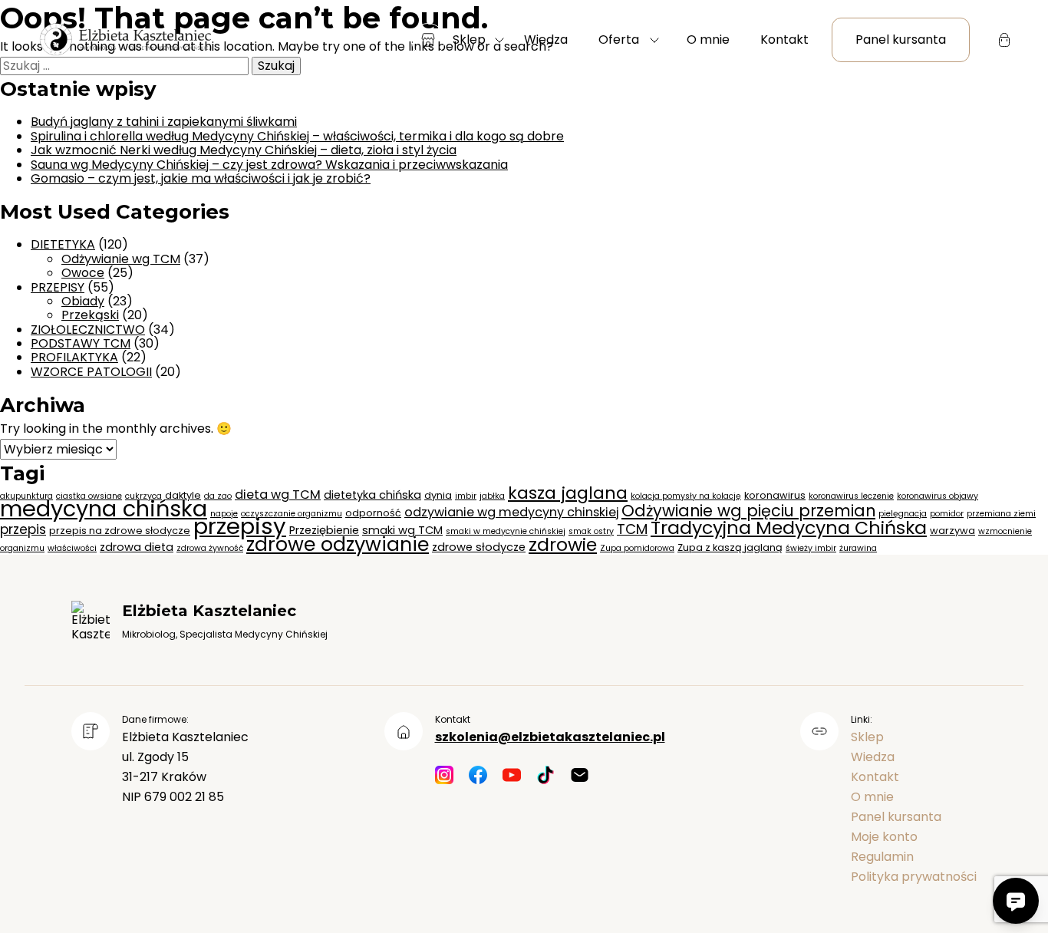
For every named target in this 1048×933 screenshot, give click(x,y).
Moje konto (884, 837)
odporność (373, 512)
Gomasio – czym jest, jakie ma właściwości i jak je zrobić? (201, 178)
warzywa (952, 530)
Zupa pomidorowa (637, 548)
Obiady (82, 301)
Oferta (618, 39)
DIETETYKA (63, 244)
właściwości (72, 548)
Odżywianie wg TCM (120, 259)
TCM (632, 529)
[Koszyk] (1004, 40)
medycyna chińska (103, 508)
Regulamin (882, 856)
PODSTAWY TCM (80, 343)
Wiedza (546, 39)
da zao (218, 496)
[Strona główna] (124, 40)
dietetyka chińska (372, 495)
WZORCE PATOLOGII (91, 372)
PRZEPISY (57, 287)
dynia (438, 495)
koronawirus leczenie (851, 496)
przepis (23, 529)
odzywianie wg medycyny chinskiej (511, 512)
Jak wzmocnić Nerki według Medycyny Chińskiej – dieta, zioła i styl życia (243, 150)
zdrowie (563, 544)
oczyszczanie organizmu (291, 513)
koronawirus (775, 495)
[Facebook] (478, 776)
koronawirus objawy (937, 496)
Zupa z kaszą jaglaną (730, 547)
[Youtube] (512, 776)
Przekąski (90, 315)
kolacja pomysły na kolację (686, 496)
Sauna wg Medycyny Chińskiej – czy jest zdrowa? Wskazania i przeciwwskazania (269, 164)
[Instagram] (444, 776)
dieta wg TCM (278, 494)
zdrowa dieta (136, 547)
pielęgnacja (902, 513)
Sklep (469, 39)
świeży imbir (811, 548)
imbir (465, 496)
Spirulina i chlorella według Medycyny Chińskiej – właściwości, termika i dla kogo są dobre (297, 136)
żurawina (858, 548)
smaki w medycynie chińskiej (505, 531)
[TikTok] (545, 776)
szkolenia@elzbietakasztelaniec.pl (550, 737)
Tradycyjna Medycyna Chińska (789, 527)
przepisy (239, 526)
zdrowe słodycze (479, 547)
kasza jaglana (568, 493)
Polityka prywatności (914, 876)
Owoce (82, 273)
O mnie (708, 39)
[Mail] (579, 776)
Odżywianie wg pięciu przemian (748, 510)
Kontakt (784, 39)
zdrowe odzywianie (337, 544)
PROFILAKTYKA (74, 357)
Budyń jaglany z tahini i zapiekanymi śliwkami (164, 121)
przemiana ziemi (1001, 513)
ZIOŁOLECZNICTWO (88, 329)
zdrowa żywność (209, 548)
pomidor (947, 513)
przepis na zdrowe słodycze (119, 530)
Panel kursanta (900, 39)
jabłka (492, 496)
